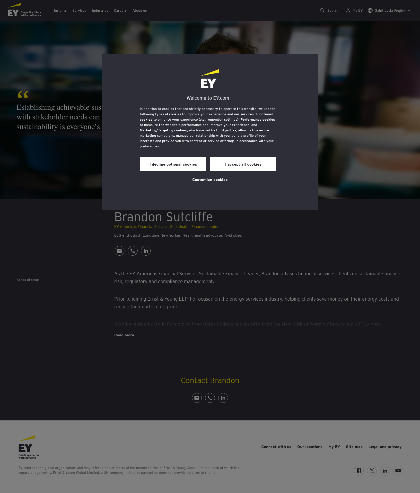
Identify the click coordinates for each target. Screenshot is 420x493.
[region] (210, 132)
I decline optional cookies (173, 164)
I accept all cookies (243, 164)
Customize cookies (210, 179)
